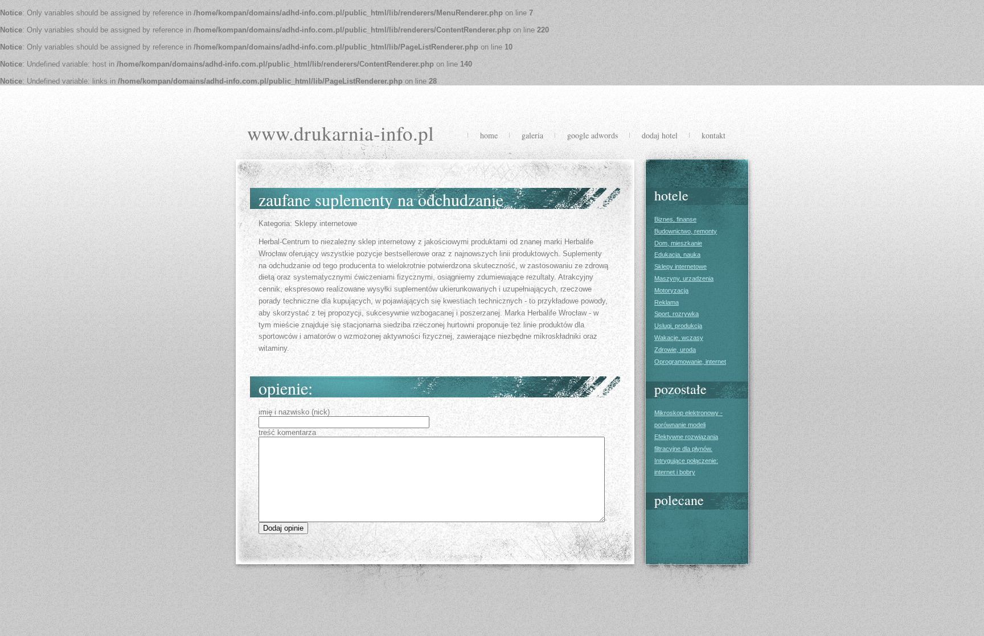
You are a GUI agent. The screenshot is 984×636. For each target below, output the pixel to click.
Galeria (532, 135)
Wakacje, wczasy (678, 337)
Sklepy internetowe (680, 266)
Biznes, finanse (675, 219)
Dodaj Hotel (660, 135)
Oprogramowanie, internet (690, 361)
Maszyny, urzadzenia (684, 278)
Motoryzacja (671, 290)
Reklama (666, 302)
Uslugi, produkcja (678, 325)
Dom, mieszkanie (678, 243)
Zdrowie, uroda (675, 349)
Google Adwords (592, 135)
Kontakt (713, 135)
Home (489, 135)
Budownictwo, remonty (685, 231)
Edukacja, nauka (677, 254)
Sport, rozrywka (676, 313)
